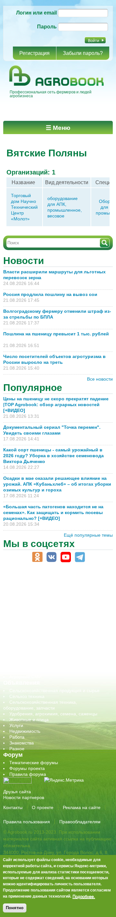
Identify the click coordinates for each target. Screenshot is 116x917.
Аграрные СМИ (25, 676)
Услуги (16, 725)
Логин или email (36, 13)
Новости (23, 260)
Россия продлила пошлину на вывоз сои (50, 294)
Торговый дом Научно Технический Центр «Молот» (24, 207)
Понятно (15, 907)
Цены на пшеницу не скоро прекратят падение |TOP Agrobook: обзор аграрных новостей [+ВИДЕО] (56, 404)
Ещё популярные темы (88, 535)
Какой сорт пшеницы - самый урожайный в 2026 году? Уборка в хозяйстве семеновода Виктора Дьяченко (53, 455)
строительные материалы (36, 659)
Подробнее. (83, 896)
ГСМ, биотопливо (27, 601)
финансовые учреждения (36, 665)
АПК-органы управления (35, 583)
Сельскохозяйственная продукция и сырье (54, 690)
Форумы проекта (27, 768)
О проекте (42, 807)
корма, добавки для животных (40, 606)
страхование (22, 653)
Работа (16, 737)
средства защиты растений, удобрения (50, 647)
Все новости (100, 379)
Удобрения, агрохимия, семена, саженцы (53, 713)
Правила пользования (26, 821)
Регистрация (34, 53)
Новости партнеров (23, 797)
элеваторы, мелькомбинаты (38, 670)
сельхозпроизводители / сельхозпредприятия (57, 630)
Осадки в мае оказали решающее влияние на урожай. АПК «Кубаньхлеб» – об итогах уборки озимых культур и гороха (57, 484)
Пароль (47, 26)
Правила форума (27, 774)
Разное (16, 748)
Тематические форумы (33, 762)
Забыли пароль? (83, 53)
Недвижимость (24, 731)
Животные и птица (29, 719)
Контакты (13, 807)
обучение (19, 624)
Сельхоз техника (26, 696)
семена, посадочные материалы (44, 641)
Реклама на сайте (82, 807)
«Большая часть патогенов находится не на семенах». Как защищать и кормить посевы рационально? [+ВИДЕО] (53, 512)
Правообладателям (80, 821)
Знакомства (21, 742)
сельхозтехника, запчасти (36, 635)
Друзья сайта (17, 791)
